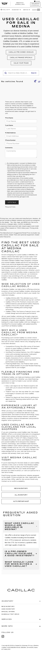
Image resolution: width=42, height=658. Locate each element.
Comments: (9, 147)
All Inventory (21, 495)
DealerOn (18, 645)
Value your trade (21, 63)
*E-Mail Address (10, 133)
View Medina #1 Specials (35, 4)
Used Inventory (8, 609)
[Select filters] (35, 81)
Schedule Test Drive (10, 614)
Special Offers (8, 611)
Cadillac (19, 324)
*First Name (9, 118)
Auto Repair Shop (21, 501)
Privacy (30, 645)
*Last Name (9, 125)
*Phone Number (10, 140)
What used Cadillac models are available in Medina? (19, 526)
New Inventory (21, 488)
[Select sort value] (38, 81)
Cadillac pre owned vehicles (21, 52)
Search (33, 73)
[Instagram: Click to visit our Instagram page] (4, 636)
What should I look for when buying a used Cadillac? (19, 564)
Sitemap (24, 645)
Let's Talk (12, 202)
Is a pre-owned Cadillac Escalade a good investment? (20, 554)
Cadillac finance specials (21, 57)
